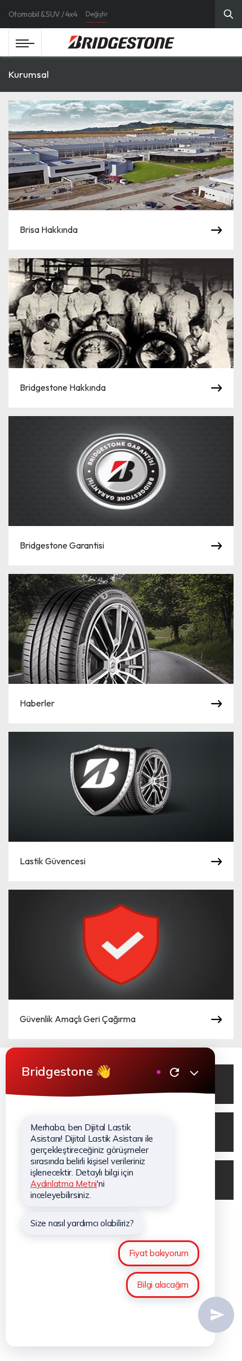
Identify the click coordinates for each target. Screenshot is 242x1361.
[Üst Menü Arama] (228, 14)
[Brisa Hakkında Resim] (121, 155)
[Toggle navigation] (25, 42)
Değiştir (96, 14)
